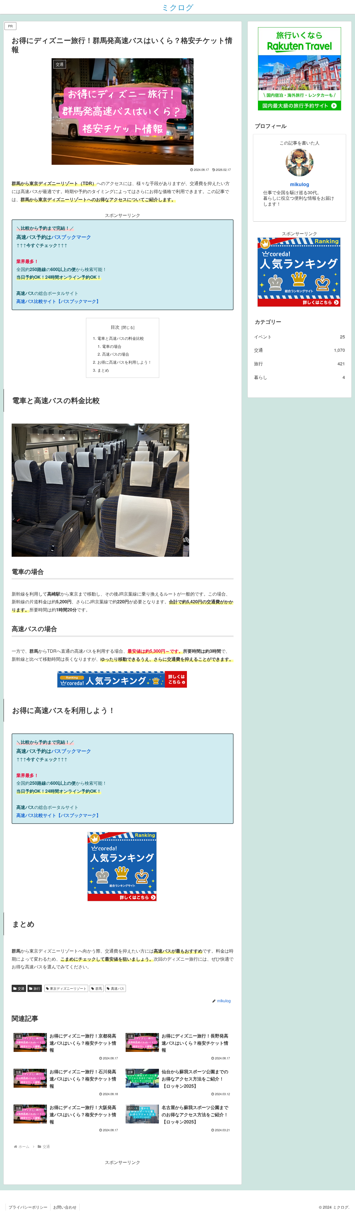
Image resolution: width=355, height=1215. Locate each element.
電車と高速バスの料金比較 (120, 338)
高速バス (117, 988)
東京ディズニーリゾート (68, 988)
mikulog (299, 184)
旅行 (37, 988)
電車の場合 (111, 346)
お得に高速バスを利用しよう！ (124, 362)
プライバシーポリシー (28, 1207)
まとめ (103, 370)
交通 (21, 988)
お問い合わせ (65, 1207)
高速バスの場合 (115, 354)
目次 (115, 327)
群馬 (98, 988)
